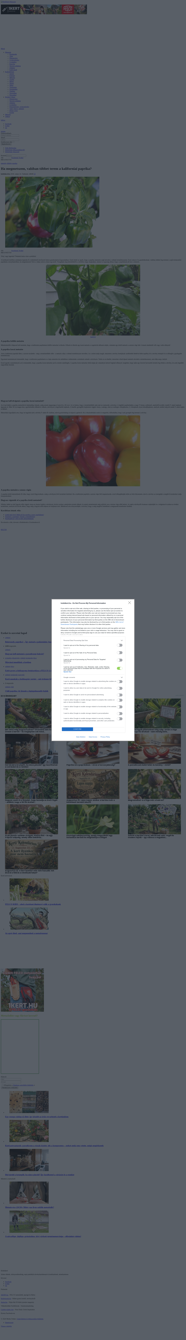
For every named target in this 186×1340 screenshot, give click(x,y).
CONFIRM (77, 729)
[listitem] (93, 640)
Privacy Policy (105, 737)
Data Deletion (80, 737)
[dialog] (93, 670)
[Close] (130, 603)
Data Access (93, 737)
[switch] (119, 645)
